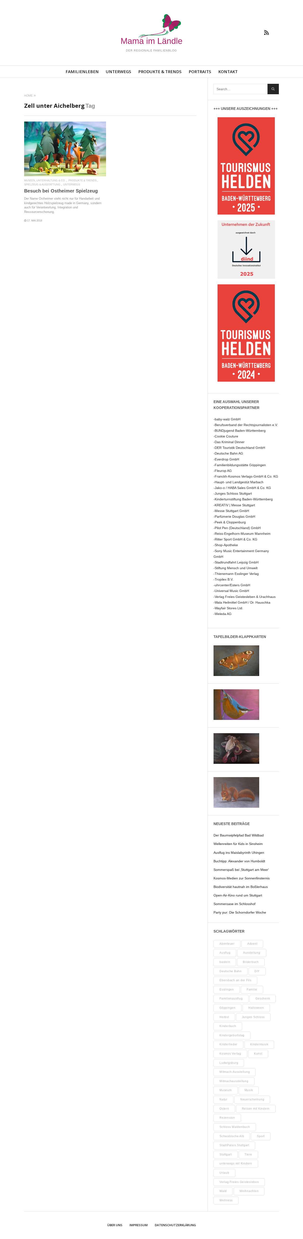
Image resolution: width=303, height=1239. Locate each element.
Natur (223, 1099)
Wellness (226, 1200)
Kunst (258, 1053)
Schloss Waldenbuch (234, 1127)
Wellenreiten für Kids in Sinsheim (238, 844)
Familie (252, 989)
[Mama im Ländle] (152, 30)
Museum (225, 1090)
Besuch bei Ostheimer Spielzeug (61, 190)
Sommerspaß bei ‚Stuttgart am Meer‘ (241, 870)
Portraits (200, 71)
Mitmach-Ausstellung (234, 1072)
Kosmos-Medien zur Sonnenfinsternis (242, 878)
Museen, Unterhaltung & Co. (45, 180)
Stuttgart (225, 1154)
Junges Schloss (253, 1017)
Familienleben (82, 71)
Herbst (224, 1017)
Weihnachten (249, 1191)
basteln (224, 962)
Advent (252, 943)
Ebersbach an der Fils (235, 980)
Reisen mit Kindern (256, 1108)
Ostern (224, 1108)
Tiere (248, 1154)
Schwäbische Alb (231, 1136)
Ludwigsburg (228, 1063)
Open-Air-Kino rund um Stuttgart (238, 895)
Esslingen (226, 989)
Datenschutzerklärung (175, 1225)
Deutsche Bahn (230, 971)
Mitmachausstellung (234, 1081)
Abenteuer (227, 943)
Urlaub (224, 1172)
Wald (223, 1191)
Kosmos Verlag (230, 1053)
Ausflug (224, 952)
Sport (261, 1136)
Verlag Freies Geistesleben (239, 1182)
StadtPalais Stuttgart (234, 1145)
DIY (257, 971)
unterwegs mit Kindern (235, 1163)
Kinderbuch (227, 1026)
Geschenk (262, 998)
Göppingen (227, 1007)
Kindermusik (259, 1044)
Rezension (227, 1117)
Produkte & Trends (160, 71)
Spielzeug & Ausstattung (42, 184)
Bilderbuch (251, 962)
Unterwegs (118, 71)
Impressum (138, 1225)
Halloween (256, 1007)
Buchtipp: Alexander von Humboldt (239, 861)
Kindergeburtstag (232, 1035)
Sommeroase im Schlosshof (234, 904)
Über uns (114, 1225)
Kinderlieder (228, 1044)
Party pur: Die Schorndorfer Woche (240, 912)
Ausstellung (251, 952)
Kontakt (228, 71)
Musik (249, 1090)
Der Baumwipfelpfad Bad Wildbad (239, 835)
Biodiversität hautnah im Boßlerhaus (241, 887)
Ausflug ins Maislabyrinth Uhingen (239, 852)
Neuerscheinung (252, 1099)
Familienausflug (231, 998)
